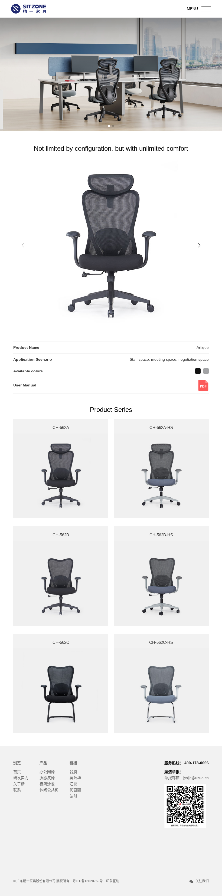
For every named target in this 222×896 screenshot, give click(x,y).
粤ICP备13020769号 (88, 881)
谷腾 (73, 772)
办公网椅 (47, 772)
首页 (17, 772)
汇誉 (73, 784)
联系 (17, 790)
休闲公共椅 (49, 790)
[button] (109, 126)
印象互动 (112, 881)
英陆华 (75, 778)
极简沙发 (47, 784)
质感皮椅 (47, 778)
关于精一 (20, 784)
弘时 (73, 796)
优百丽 (75, 790)
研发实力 (20, 778)
